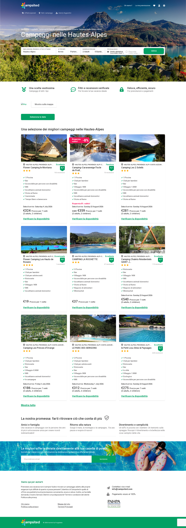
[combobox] (38, 52)
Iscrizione (103, 459)
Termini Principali (65, 507)
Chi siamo (25, 504)
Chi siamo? (128, 5)
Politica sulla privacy (29, 507)
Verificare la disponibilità (36, 218)
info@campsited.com (122, 489)
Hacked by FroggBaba (29, 29)
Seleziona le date (38, 117)
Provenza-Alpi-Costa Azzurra (66, 29)
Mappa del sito (64, 504)
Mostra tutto (28, 405)
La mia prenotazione (142, 5)
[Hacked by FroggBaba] (30, 5)
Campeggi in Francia (46, 29)
